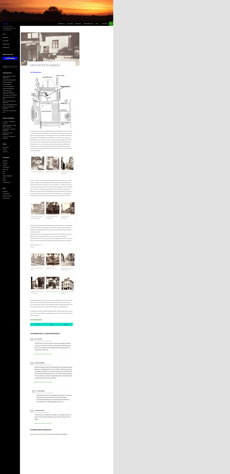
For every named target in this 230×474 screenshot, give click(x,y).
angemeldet (40, 434)
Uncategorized (6, 182)
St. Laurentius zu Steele (8, 86)
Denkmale (5, 163)
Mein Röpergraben (7, 84)
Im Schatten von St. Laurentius (10, 95)
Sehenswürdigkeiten (7, 176)
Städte (4, 178)
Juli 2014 (5, 149)
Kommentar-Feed (7, 195)
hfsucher (6, 24)
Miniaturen (5, 169)
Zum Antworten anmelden (44, 354)
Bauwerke (5, 160)
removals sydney (39, 410)
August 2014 (6, 147)
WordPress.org (6, 198)
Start (96, 23)
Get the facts (38, 339)
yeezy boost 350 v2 (7, 125)
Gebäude (5, 165)
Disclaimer (70, 23)
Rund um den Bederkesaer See (10, 104)
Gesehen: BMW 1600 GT (8, 88)
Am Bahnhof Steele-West (8, 93)
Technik (4, 180)
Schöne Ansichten (88, 23)
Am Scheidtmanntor (7, 90)
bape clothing (6, 129)
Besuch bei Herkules (7, 82)
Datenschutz (61, 23)
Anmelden (5, 191)
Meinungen (105, 23)
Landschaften (6, 167)
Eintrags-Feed (6, 193)
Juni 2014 (5, 151)
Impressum (78, 23)
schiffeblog (6, 47)
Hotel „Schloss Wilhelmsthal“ (9, 80)
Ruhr (4, 173)
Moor (4, 171)
